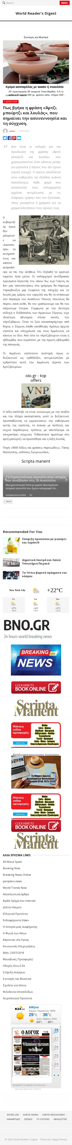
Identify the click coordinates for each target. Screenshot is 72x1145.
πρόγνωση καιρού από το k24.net (28, 1089)
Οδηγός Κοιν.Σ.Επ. (14, 966)
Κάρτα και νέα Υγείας (16, 940)
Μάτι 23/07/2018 (13, 953)
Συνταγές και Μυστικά (17, 979)
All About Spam (12, 862)
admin (12, 131)
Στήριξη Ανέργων (14, 972)
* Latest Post (10, 101)
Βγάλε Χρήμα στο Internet (19, 901)
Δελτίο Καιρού (12, 907)
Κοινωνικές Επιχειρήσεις (19, 946)
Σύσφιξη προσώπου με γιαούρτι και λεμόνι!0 (44, 540)
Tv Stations (43, 1119)
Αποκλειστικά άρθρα (16, 894)
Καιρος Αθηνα (30, 1114)
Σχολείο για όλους (14, 985)
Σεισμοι (28, 1119)
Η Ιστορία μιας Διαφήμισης (20, 927)
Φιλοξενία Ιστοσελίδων (18, 992)
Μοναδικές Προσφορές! (18, 959)
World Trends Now (15, 888)
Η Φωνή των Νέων (15, 933)
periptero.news (12, 881)
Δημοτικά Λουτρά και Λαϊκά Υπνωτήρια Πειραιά (41, 561)
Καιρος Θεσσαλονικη (54, 1114)
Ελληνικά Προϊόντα (15, 914)
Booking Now (11, 868)
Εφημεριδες (13, 1119)
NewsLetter (60, 1119)
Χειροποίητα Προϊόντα (17, 998)
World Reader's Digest (36, 13)
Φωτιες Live (13, 1114)
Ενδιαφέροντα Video (16, 920)
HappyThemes (59, 1139)
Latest (9, 501)
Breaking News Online (17, 875)
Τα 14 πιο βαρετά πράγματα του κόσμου (44, 574)
